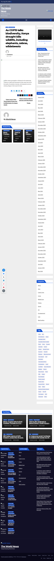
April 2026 (40, 111)
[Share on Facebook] (12, 91)
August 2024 (41, 180)
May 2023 (40, 233)
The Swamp (40, 394)
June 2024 (40, 187)
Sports (39, 306)
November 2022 (42, 254)
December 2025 (42, 125)
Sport (39, 386)
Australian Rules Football (43, 341)
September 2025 (42, 135)
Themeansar (23, 556)
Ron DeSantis (41, 376)
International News (42, 361)
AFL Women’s (41, 336)
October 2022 (41, 257)
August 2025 (41, 139)
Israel (47, 364)
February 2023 (41, 243)
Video (45, 396)
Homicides (40, 359)
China (43, 344)
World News (10, 54)
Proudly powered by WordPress (7, 556)
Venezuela (40, 396)
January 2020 (41, 267)
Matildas (40, 369)
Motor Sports (41, 371)
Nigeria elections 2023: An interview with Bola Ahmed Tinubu (26, 101)
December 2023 (42, 208)
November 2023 (42, 212)
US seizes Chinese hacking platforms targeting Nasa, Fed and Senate (44, 82)
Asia (7, 27)
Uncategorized (11, 27)
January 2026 (41, 121)
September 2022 (42, 261)
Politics (40, 303)
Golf (46, 356)
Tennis (39, 391)
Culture (39, 349)
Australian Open (41, 339)
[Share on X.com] (14, 91)
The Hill (44, 391)
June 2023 (40, 229)
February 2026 (41, 118)
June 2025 (40, 146)
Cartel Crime (41, 292)
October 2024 (41, 174)
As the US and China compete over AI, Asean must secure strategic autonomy (44, 497)
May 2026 (40, 107)
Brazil (39, 344)
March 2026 (41, 114)
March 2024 (41, 198)
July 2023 (40, 226)
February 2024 (41, 201)
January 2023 (41, 247)
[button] (49, 20)
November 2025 (42, 128)
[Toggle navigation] (26, 20)
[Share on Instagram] (19, 91)
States (43, 386)
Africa (39, 285)
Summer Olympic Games (43, 389)
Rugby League (41, 379)
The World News (10, 546)
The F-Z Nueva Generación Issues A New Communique (12, 466)
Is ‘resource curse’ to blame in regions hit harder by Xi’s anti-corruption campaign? (44, 75)
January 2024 (41, 205)
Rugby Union (41, 381)
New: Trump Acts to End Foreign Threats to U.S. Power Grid (43, 55)
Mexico (44, 369)
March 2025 (41, 156)
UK (39, 310)
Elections (40, 354)
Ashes (47, 336)
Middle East (41, 299)
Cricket (45, 346)
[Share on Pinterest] (22, 91)
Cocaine (48, 344)
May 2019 (40, 271)
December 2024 (42, 167)
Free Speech (41, 356)
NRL (39, 374)
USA (39, 316)
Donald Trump (46, 349)
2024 (39, 334)
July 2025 (40, 142)
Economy (40, 351)
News (46, 371)
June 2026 (40, 104)
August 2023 (41, 222)
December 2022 (42, 250)
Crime (39, 296)
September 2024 (42, 177)
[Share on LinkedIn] (17, 91)
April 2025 (40, 153)
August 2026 (41, 97)
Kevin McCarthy (47, 366)
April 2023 (40, 236)
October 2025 (41, 132)
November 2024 (42, 170)
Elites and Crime (47, 354)
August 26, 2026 (8, 425)
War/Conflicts (41, 320)
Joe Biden (40, 366)
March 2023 (41, 240)
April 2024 (40, 194)
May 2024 (40, 191)
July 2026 (40, 100)
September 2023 (42, 219)
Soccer (47, 384)
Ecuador (45, 351)
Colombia (40, 346)
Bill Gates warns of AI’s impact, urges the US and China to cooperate (44, 69)
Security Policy (41, 384)
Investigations (41, 364)
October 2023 (41, 215)
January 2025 (41, 163)
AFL (43, 334)
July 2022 (40, 264)
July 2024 (40, 184)
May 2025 (40, 149)
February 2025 (41, 160)
